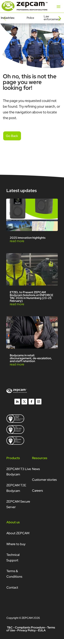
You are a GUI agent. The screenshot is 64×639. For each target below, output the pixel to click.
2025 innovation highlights (28, 238)
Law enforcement (52, 17)
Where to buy (15, 544)
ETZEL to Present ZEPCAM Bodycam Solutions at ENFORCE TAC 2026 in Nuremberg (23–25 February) (31, 296)
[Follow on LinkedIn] (17, 401)
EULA (42, 630)
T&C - (10, 627)
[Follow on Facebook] (31, 401)
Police (30, 18)
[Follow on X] (24, 401)
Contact (12, 587)
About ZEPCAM (17, 533)
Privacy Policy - (27, 630)
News (36, 469)
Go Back (12, 136)
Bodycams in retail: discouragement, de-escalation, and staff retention (31, 358)
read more (17, 241)
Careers (37, 490)
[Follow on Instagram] (38, 401)
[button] (4, 18)
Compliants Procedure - (31, 627)
